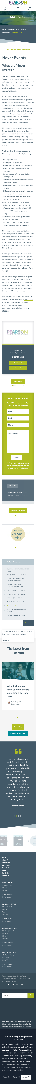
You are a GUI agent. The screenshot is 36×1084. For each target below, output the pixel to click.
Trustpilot (5, 640)
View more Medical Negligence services (18, 49)
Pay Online (5, 873)
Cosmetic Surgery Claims (16, 594)
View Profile (18, 368)
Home (4, 30)
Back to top (28, 623)
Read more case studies (18, 511)
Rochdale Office (9, 904)
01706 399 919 (8, 918)
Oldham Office (8, 883)
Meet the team (18, 381)
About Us (5, 860)
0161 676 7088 (8, 964)
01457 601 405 (8, 943)
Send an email (18, 363)
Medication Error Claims (16, 575)
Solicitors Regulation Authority (22, 1021)
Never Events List (16, 151)
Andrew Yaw (18, 350)
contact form (28, 299)
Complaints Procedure (9, 979)
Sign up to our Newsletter (18, 733)
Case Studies (6, 868)
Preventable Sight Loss (16, 615)
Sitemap (13, 981)
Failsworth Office (10, 952)
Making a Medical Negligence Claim (18, 570)
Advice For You (13, 30)
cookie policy (17, 1070)
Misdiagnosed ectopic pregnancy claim (14, 493)
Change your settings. (18, 634)
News (4, 870)
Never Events (12, 605)
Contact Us (5, 875)
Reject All (16, 1077)
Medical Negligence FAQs (16, 602)
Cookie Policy (22, 979)
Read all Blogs (18, 727)
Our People (6, 865)
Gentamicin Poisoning (15, 598)
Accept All (26, 1077)
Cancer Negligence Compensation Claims (15, 586)
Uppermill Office (9, 928)
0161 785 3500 (18, 357)
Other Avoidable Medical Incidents (16, 610)
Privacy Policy (21, 976)
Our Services (6, 862)
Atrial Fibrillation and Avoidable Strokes (16, 580)
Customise (6, 1077)
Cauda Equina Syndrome (16, 591)
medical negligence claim (16, 276)
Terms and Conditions (9, 976)
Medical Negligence (14, 562)
